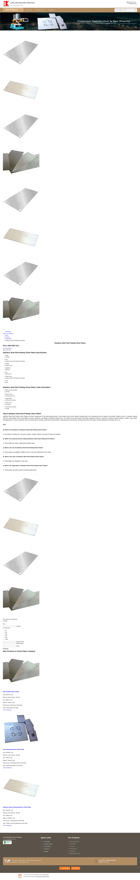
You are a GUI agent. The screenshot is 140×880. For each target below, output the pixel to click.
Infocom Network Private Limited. (42, 876)
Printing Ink (72, 846)
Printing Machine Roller (75, 853)
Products (7, 337)
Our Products (12, 10)
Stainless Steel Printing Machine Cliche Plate (17, 807)
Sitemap (46, 851)
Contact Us (51, 9)
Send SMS (76, 868)
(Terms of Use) (45, 874)
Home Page (28, 9)
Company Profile (40, 9)
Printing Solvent (73, 848)
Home (6, 335)
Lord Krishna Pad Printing (22, 4)
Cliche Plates (8, 338)
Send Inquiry (8, 331)
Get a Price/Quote (7, 348)
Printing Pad (72, 851)
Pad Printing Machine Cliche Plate (13, 749)
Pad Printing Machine (74, 841)
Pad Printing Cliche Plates (11, 691)
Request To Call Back (8, 333)
